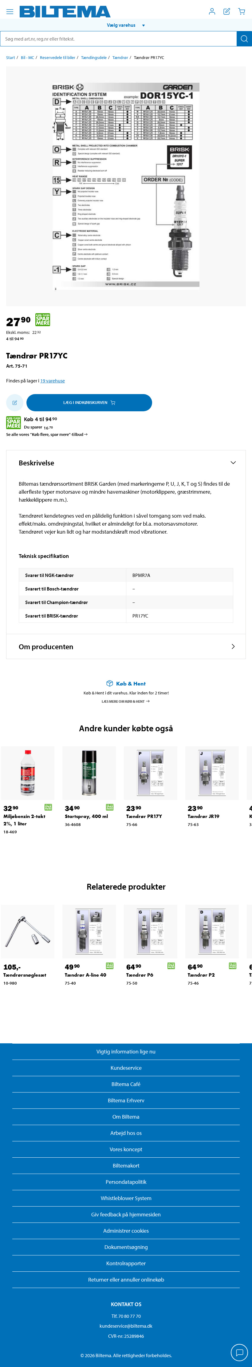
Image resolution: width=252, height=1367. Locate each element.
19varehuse (52, 380)
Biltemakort (126, 1165)
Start (10, 57)
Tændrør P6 (139, 975)
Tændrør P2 (201, 975)
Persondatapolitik (126, 1181)
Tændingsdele (94, 57)
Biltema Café (126, 1084)
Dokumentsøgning (126, 1246)
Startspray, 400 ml (86, 816)
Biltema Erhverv (126, 1100)
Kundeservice (126, 1067)
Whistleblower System (126, 1198)
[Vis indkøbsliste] (226, 11)
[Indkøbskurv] (241, 11)
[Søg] (244, 38)
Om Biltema (126, 1116)
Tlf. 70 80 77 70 (126, 1316)
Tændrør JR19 (203, 816)
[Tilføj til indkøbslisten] (14, 402)
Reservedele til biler (57, 57)
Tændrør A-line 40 (85, 975)
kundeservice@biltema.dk (126, 1326)
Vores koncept (126, 1149)
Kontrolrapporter (126, 1263)
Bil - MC (27, 57)
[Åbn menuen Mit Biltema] (212, 11)
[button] (126, 25)
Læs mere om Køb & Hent (123, 701)
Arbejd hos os (126, 1132)
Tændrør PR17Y (144, 816)
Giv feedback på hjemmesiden (126, 1214)
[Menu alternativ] (10, 11)
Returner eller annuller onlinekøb (126, 1279)
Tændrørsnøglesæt (24, 975)
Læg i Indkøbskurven (85, 402)
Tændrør (120, 57)
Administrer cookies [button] (126, 1230)
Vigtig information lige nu (126, 1051)
